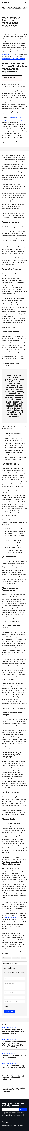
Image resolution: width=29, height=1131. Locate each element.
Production (16, 958)
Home (3, 7)
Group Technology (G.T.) (13, 917)
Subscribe (23, 1109)
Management (6, 958)
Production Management (14, 7)
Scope (23, 958)
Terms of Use (20, 1115)
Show (18, 77)
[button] (3, 2)
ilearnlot (7, 2)
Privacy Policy (9, 1115)
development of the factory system (13, 59)
